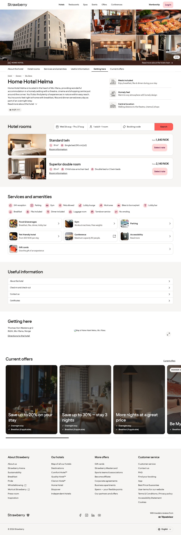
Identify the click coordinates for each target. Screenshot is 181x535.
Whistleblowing (15, 485)
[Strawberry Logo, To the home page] (17, 4)
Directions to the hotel (19, 335)
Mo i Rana (28, 76)
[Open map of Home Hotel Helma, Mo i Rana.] (168, 334)
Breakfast (12, 476)
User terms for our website (151, 489)
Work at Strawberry (17, 489)
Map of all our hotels (61, 464)
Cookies (142, 502)
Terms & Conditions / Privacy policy (155, 493)
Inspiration (13, 498)
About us (12, 464)
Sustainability (14, 472)
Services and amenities (55, 69)
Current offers (117, 69)
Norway (18, 76)
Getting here (100, 69)
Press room (13, 493)
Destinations (57, 468)
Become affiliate (103, 476)
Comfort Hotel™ (59, 472)
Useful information (80, 69)
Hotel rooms (34, 69)
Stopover (55, 489)
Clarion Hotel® (58, 481)
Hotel (10, 76)
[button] (27, 144)
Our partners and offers (106, 493)
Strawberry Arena (16, 468)
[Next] (42, 144)
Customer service (147, 464)
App (140, 481)
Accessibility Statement (150, 498)
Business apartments (105, 485)
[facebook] (80, 515)
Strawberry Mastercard (106, 468)
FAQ (140, 472)
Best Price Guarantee (148, 485)
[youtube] (99, 515)
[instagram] (86, 515)
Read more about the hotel (21, 104)
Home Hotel (57, 485)
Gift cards (99, 464)
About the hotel (15, 69)
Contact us (143, 468)
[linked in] (93, 515)
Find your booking (147, 476)
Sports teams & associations (109, 472)
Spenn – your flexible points (108, 489)
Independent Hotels (61, 493)
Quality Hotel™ (58, 476)
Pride (10, 481)
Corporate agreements (106, 481)
